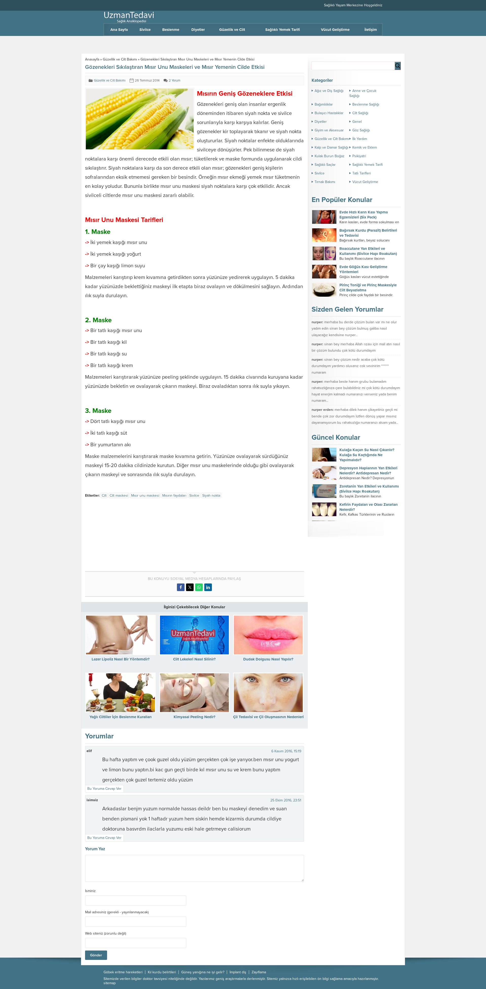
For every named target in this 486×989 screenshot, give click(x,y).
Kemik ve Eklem (364, 147)
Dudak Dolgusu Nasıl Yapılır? (268, 659)
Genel (357, 121)
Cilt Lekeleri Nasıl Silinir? (194, 659)
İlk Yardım (359, 139)
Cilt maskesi (119, 495)
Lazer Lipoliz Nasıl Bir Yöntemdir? (121, 659)
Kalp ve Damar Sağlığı (331, 147)
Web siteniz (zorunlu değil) (105, 933)
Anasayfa (92, 59)
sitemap (110, 983)
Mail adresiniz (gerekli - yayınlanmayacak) (117, 912)
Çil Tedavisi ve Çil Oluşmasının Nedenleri (268, 717)
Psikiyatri (359, 156)
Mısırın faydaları (174, 495)
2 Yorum (174, 80)
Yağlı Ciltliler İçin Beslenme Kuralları (121, 717)
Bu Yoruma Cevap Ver (104, 788)
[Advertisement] (127, 535)
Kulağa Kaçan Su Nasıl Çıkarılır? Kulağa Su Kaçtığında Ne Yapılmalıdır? (366, 455)
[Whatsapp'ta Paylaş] (199, 587)
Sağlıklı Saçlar (325, 165)
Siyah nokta (211, 495)
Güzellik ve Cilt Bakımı (120, 59)
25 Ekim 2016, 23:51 (285, 800)
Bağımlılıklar (324, 104)
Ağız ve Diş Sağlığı (329, 91)
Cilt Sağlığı (360, 113)
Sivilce (194, 495)
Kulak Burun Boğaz (330, 156)
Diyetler (321, 121)
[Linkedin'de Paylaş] (208, 587)
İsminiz (90, 891)
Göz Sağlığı (361, 130)
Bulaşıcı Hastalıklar (329, 113)
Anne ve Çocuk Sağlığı (362, 93)
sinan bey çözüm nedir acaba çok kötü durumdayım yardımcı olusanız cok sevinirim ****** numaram (350, 365)
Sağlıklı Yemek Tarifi (367, 165)
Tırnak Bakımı (325, 182)
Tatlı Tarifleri (361, 173)
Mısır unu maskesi (145, 495)
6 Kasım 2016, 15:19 (286, 751)
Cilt (104, 495)
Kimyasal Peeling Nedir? (194, 717)
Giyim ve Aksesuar (329, 130)
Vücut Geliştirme (365, 182)
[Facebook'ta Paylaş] (181, 587)
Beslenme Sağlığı (365, 104)
